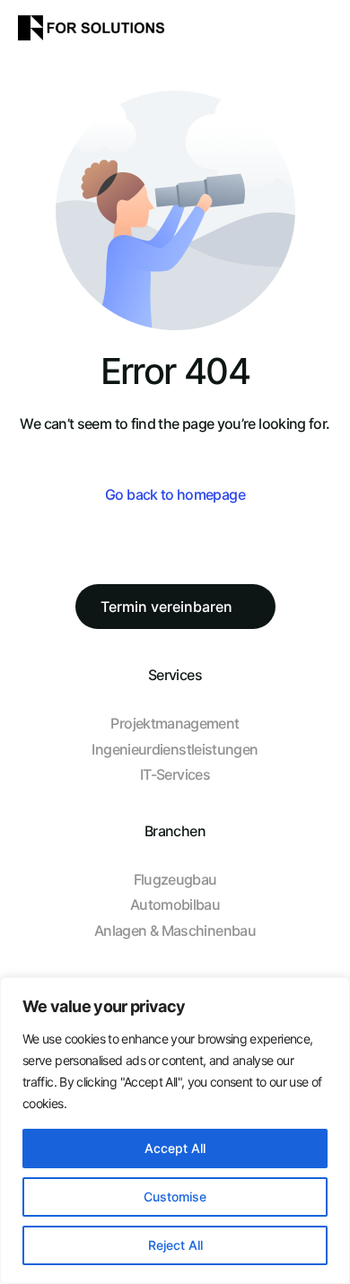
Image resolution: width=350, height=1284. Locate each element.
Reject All (175, 1245)
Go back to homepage (175, 494)
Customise (175, 1196)
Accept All (175, 1148)
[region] (175, 1130)
